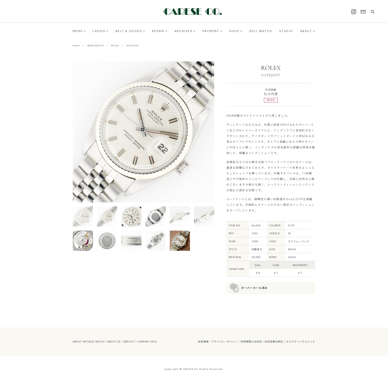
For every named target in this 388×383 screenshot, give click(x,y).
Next (178, 131)
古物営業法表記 (274, 341)
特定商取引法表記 (251, 341)
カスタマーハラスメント (300, 341)
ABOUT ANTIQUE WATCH (88, 341)
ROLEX (115, 45)
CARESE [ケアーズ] (194, 11)
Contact (363, 12)
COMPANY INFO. (147, 341)
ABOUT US (114, 341)
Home (76, 45)
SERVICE (128, 341)
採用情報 (203, 341)
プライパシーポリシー (224, 341)
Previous (108, 131)
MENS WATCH (96, 45)
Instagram (353, 11)
